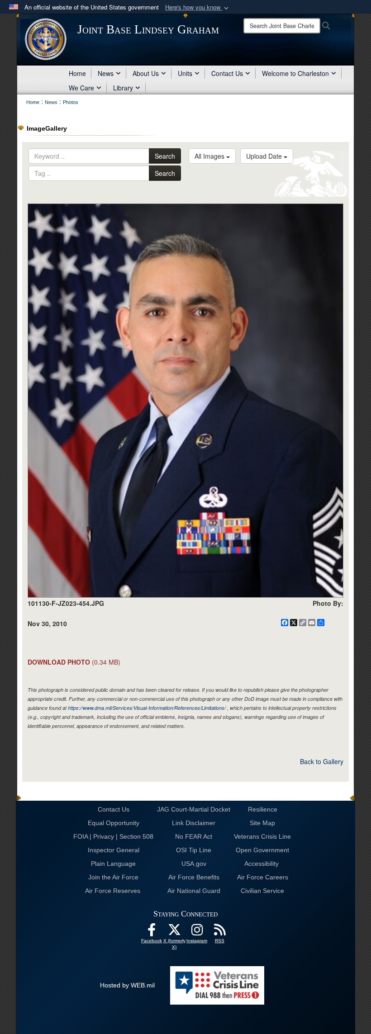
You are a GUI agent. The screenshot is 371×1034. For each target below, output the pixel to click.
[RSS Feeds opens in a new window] (219, 932)
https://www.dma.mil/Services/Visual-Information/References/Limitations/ (147, 707)
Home (77, 73)
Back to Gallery (321, 761)
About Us (146, 73)
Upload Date (265, 156)
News (106, 73)
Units (185, 73)
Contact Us (227, 73)
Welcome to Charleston (295, 73)
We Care (81, 87)
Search (165, 156)
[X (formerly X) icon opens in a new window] (174, 932)
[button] (197, 7)
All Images (210, 156)
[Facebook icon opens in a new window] (151, 932)
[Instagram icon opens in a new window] (197, 932)
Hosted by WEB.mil (127, 985)
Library (123, 87)
